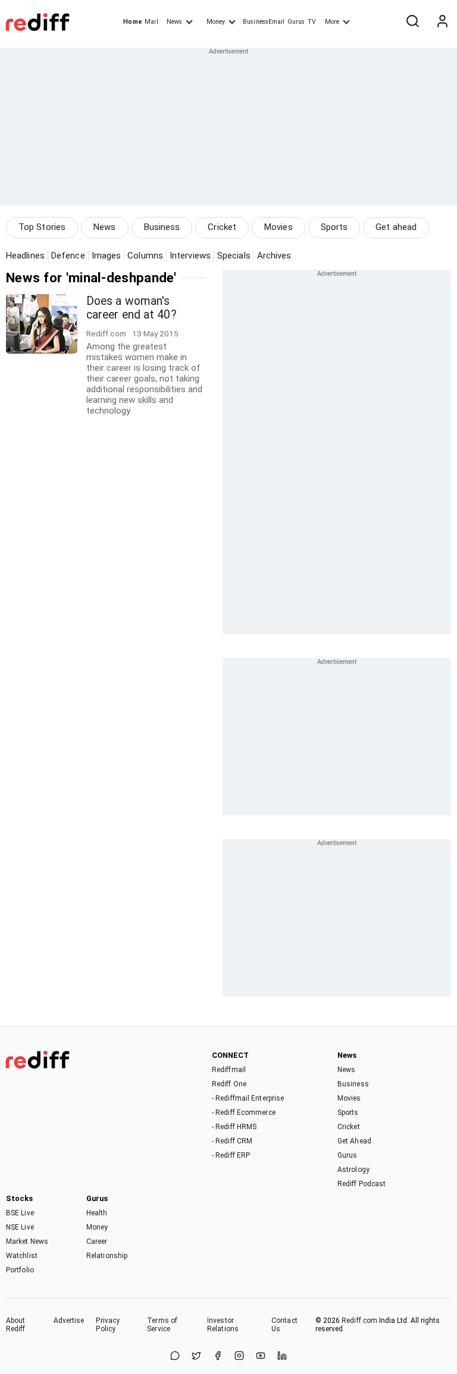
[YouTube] (260, 1356)
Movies (278, 227)
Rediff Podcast (361, 1184)
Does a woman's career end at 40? (131, 308)
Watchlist (21, 1256)
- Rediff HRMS (234, 1127)
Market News (27, 1241)
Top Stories (41, 227)
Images (106, 255)
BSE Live (20, 1213)
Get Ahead (354, 1141)
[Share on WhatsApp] (175, 1356)
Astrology (353, 1169)
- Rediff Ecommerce (244, 1112)
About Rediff (16, 1324)
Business (162, 227)
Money (215, 22)
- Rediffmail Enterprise (248, 1098)
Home (132, 22)
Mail (151, 22)
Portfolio (20, 1270)
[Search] (412, 21)
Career (97, 1241)
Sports (334, 227)
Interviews (190, 255)
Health (97, 1213)
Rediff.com (359, 1320)
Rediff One (229, 1084)
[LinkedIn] (282, 1356)
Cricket (222, 227)
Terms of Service (162, 1324)
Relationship (106, 1256)
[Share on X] (196, 1356)
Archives (274, 255)
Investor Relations (223, 1324)
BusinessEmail (263, 22)
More (332, 22)
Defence (68, 255)
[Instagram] (239, 1356)
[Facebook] (218, 1356)
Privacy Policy (108, 1324)
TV (312, 22)
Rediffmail (229, 1070)
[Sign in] (442, 21)
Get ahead (396, 227)
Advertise (69, 1320)
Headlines (25, 255)
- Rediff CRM (232, 1141)
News (174, 22)
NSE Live (20, 1227)
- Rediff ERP (231, 1155)
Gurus (296, 22)
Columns (145, 255)
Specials (234, 255)
